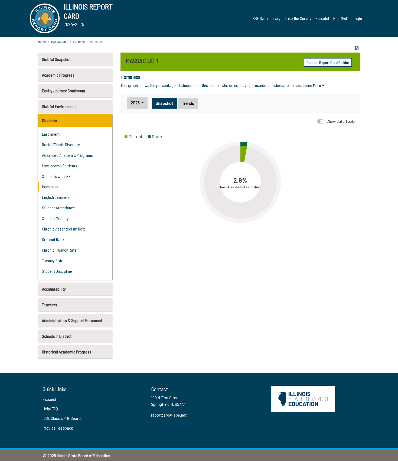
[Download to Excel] (357, 48)
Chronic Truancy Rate (59, 249)
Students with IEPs (57, 176)
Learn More (312, 85)
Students (49, 120)
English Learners (56, 197)
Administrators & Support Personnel (72, 320)
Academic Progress (58, 74)
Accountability (54, 288)
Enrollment (51, 134)
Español (322, 18)
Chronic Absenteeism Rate (64, 228)
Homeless (50, 186)
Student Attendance (58, 207)
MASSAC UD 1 (59, 41)
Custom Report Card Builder (327, 62)
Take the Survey (298, 18)
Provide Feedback (58, 427)
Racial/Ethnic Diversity (61, 144)
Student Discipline (57, 271)
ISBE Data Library (266, 18)
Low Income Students (59, 165)
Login (357, 18)
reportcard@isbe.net (169, 414)
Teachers (49, 304)
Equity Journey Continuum (63, 90)
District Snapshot (56, 59)
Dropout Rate (53, 239)
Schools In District (56, 336)
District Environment (59, 106)
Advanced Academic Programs (67, 155)
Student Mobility (55, 218)
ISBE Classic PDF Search (62, 418)
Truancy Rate (52, 260)
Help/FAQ (340, 18)
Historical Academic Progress (66, 351)
